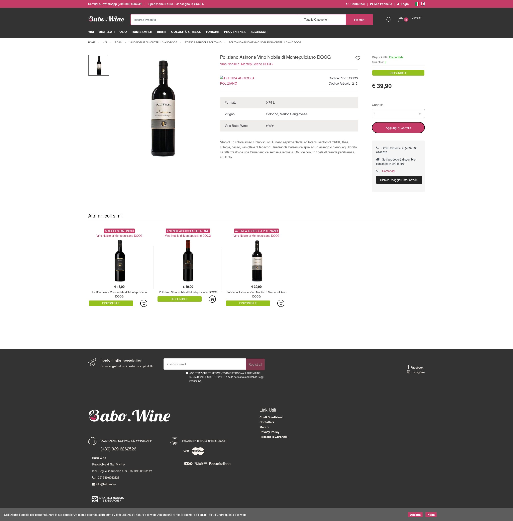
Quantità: (378, 104)
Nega (431, 514)
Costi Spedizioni (271, 417)
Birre (161, 31)
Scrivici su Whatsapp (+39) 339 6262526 (115, 4)
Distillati (107, 31)
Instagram (418, 372)
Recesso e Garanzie (273, 436)
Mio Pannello (383, 4)
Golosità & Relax (186, 31)
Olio (123, 31)
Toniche (212, 31)
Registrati (255, 364)
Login (405, 4)
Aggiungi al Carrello (398, 127)
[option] (161, 107)
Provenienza (235, 31)
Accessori (259, 31)
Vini (91, 31)
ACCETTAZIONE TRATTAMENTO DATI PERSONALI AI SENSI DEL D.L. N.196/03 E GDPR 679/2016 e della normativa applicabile (226, 376)
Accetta (415, 514)
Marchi (264, 427)
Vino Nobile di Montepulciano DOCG (246, 64)
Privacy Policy (269, 432)
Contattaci (357, 4)
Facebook (417, 367)
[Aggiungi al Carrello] (143, 303)
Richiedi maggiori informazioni (399, 180)
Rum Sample (142, 31)
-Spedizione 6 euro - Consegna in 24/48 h (175, 4)
